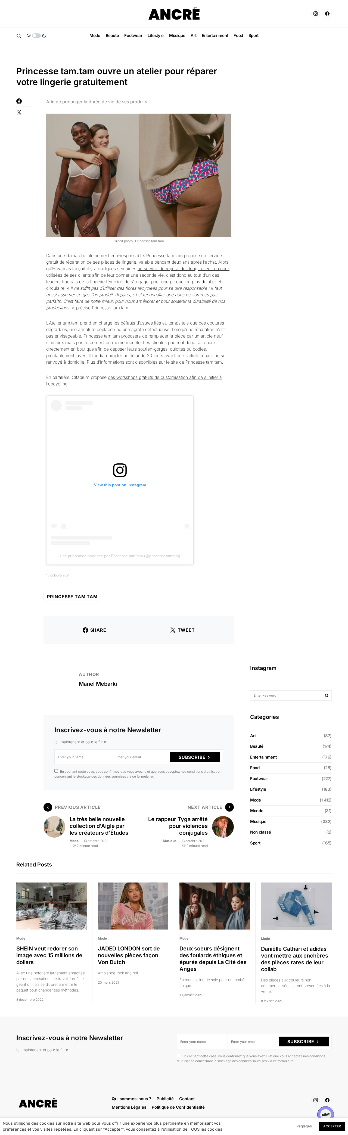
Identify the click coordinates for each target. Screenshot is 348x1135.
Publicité (165, 1098)
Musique (169, 841)
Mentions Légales (129, 1107)
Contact (187, 1098)
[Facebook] (327, 13)
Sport (255, 843)
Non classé (260, 832)
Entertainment (263, 757)
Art (253, 735)
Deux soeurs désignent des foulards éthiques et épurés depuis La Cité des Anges (213, 958)
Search (326, 695)
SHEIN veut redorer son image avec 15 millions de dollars (49, 955)
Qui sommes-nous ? (131, 1098)
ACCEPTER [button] (332, 1126)
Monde (256, 810)
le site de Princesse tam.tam (194, 362)
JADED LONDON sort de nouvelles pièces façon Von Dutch (129, 955)
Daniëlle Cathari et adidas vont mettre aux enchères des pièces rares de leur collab (294, 959)
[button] (18, 35)
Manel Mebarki (98, 684)
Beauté (256, 746)
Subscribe (192, 757)
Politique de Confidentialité (178, 1107)
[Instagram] (315, 13)
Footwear (259, 778)
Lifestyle (258, 789)
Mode (74, 841)
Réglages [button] (304, 1126)
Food (255, 767)
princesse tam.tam (72, 596)
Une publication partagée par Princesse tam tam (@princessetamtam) (120, 556)
